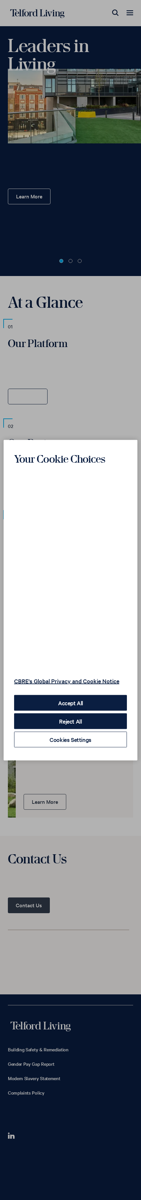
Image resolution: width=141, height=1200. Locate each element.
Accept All (70, 702)
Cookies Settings (70, 739)
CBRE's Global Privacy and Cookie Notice (66, 680)
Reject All (70, 721)
